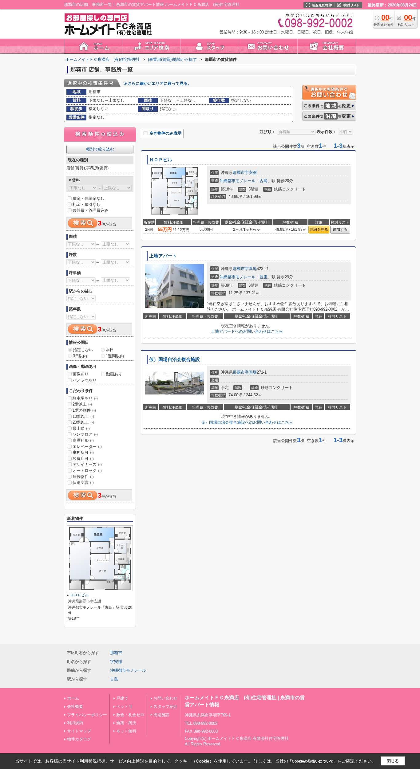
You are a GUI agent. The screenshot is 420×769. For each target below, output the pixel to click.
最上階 (81, 428)
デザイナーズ (87, 464)
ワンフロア (85, 434)
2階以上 (82, 404)
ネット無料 (126, 731)
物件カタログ (79, 739)
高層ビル (83, 440)
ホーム (73, 698)
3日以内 (80, 356)
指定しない (83, 349)
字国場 (251, 372)
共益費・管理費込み (91, 210)
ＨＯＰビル (160, 159)
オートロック (87, 470)
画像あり (81, 374)
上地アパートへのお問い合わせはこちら (247, 331)
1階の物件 (84, 410)
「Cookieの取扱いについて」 (312, 761)
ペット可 (124, 706)
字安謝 (251, 172)
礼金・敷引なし (87, 204)
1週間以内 (115, 356)
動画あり (114, 374)
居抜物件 (83, 476)
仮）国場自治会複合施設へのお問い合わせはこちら (247, 422)
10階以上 (83, 416)
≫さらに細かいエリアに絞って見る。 (158, 83)
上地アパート (163, 255)
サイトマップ (79, 731)
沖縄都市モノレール (238, 181)
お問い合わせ (165, 698)
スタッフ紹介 (165, 706)
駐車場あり (85, 398)
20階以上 (83, 422)
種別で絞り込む (100, 149)
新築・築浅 (126, 722)
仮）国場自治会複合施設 (174, 359)
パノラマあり (85, 380)
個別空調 (83, 482)
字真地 (251, 268)
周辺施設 (161, 714)
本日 (110, 349)
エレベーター (87, 446)
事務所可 (83, 452)
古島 (263, 181)
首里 (263, 277)
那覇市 (239, 172)
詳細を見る (319, 229)
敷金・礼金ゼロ (130, 714)
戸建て (122, 698)
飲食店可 (83, 458)
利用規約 (75, 722)
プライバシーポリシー (87, 714)
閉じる (393, 761)
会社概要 (75, 706)
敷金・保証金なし (89, 198)
